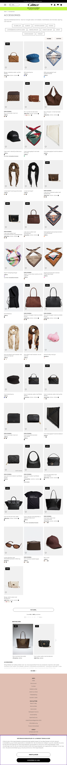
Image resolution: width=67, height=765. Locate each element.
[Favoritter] (58, 5)
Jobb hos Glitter (33, 692)
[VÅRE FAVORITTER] (59, 38)
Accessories (11, 11)
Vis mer (33, 670)
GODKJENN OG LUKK (33, 760)
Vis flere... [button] (33, 609)
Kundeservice (33, 734)
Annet (58, 29)
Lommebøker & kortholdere (16, 29)
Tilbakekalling (33, 694)
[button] (55, 5)
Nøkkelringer (33, 29)
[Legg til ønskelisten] (6, 68)
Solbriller (17, 25)
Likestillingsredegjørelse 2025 (33, 720)
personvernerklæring (13, 747)
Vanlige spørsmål (33, 731)
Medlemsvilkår (33, 689)
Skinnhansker (28, 34)
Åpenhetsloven (33, 717)
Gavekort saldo (34, 697)
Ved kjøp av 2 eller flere (33, 9)
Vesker (51, 25)
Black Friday (33, 703)
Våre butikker (33, 706)
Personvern (33, 683)
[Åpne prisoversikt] (18, 75)
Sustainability (33, 714)
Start (5, 11)
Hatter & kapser (39, 25)
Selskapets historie (33, 711)
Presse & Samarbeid (33, 726)
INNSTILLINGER (33, 754)
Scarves (27, 25)
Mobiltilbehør (47, 29)
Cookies (33, 686)
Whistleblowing (33, 723)
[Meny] (5, 5)
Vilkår (33, 680)
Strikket (40, 34)
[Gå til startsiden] (33, 4)
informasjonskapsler (38, 747)
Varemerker (33, 709)
